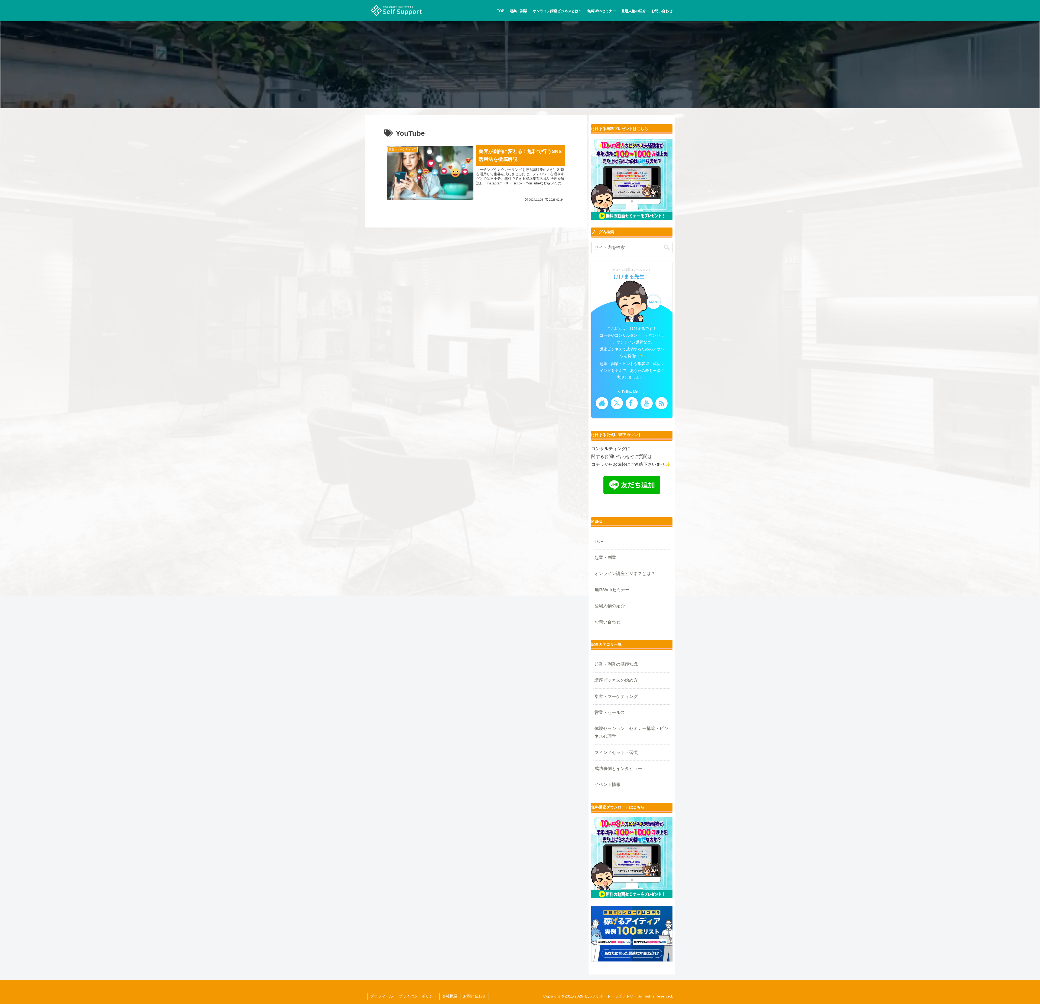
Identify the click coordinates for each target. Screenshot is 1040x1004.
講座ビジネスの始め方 (616, 680)
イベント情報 (607, 784)
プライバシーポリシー (418, 996)
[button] (667, 247)
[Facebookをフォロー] (632, 403)
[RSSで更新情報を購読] (661, 403)
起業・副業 (605, 557)
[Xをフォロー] (617, 403)
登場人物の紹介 (609, 605)
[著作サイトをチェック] (602, 403)
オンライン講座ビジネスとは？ (624, 573)
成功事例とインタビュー (618, 768)
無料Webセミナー (611, 589)
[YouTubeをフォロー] (647, 403)
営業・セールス (609, 712)
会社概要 (449, 996)
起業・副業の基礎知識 (616, 664)
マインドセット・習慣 (616, 752)
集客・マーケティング (616, 696)
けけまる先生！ (632, 276)
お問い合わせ (607, 622)
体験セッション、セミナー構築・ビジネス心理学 (631, 732)
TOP (598, 541)
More (653, 302)
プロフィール (381, 996)
